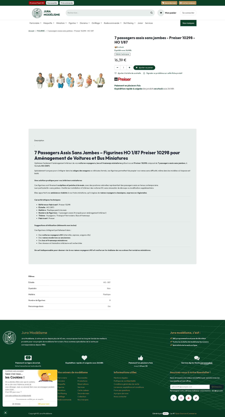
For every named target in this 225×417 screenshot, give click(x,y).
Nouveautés (82, 378)
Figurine (61, 387)
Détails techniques (122, 54)
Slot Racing (62, 393)
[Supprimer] (117, 67)
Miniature (61, 390)
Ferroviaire (62, 378)
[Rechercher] (151, 13)
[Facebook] (173, 398)
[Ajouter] (129, 67)
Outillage (61, 396)
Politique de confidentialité (125, 381)
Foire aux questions (122, 390)
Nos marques (188, 23)
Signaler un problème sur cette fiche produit (164, 73)
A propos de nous (121, 393)
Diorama (61, 381)
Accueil (31, 31)
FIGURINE (41, 31)
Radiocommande (64, 400)
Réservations (83, 384)
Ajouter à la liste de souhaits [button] (129, 73)
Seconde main (83, 393)
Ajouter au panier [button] (145, 67)
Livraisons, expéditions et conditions (129, 387)
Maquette (61, 384)
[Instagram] (181, 398)
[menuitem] (35, 23)
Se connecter (188, 12)
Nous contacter (120, 396)
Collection (82, 396)
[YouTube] (188, 398)
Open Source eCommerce (185, 413)
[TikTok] (196, 398)
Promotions (82, 381)
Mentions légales (121, 378)
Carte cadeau (83, 390)
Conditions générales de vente (126, 384)
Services (81, 387)
